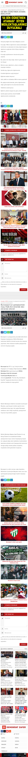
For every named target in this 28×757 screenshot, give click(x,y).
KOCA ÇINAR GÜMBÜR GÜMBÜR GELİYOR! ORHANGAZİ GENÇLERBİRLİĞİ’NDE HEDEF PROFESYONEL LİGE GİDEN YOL (14, 505)
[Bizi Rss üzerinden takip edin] (10, 731)
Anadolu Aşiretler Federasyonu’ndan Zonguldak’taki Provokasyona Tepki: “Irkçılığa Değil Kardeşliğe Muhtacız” (14, 150)
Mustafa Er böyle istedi (14, 580)
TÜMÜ (25, 649)
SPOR (6, 301)
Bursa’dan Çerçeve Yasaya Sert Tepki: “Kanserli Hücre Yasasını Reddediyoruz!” (21, 680)
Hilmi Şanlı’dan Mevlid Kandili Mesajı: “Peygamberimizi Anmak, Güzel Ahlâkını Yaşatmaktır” (14, 189)
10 (26, 126)
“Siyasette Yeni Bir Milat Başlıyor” (6, 678)
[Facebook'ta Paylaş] (2, 37)
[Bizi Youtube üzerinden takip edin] (7, 731)
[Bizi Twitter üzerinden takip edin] (4, 731)
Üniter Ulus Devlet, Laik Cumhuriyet (14, 206)
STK (6, 9)
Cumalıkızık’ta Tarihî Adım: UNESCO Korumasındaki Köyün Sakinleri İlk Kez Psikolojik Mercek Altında (14, 169)
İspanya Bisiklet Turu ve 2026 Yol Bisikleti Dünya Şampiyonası (14, 600)
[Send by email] (11, 37)
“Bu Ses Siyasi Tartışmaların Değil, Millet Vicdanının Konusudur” (14, 245)
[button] (2, 126)
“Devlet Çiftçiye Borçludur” (4, 660)
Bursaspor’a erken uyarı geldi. (14, 542)
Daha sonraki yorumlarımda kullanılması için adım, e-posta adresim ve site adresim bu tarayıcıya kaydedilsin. (14, 284)
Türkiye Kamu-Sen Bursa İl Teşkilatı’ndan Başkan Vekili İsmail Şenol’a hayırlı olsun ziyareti (14, 226)
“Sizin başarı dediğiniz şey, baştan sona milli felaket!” (6, 697)
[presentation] (1, 6)
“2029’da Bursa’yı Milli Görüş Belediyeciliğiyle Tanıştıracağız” (20, 715)
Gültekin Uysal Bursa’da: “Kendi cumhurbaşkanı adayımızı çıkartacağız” (21, 661)
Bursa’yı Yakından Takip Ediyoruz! (6, 714)
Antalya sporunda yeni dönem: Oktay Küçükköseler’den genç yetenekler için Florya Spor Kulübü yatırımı (14, 524)
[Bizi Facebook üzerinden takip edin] (2, 731)
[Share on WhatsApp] (8, 37)
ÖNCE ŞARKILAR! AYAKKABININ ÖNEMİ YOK (14, 123)
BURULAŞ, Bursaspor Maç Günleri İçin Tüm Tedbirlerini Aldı (14, 562)
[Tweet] (5, 37)
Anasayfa (3, 9)
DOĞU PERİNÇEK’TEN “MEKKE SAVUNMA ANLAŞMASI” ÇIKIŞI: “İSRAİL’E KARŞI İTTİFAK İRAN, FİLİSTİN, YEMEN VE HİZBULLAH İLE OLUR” (21, 700)
